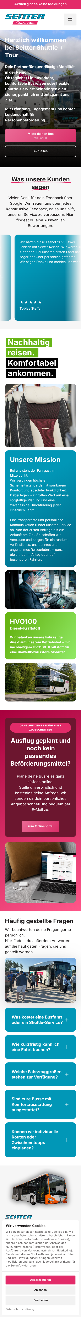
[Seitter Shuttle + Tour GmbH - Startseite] (25, 19)
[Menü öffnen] (70, 19)
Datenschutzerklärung (20, 1309)
